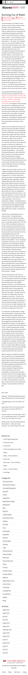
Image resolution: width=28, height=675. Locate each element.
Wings (5, 452)
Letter (4, 547)
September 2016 (7, 629)
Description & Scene (8, 518)
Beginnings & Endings (9, 501)
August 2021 (6, 613)
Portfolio (5, 567)
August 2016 (6, 633)
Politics (5, 564)
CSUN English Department (11, 439)
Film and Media (7, 541)
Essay (4, 528)
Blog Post (5, 511)
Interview (5, 544)
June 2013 (5, 653)
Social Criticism (6, 20)
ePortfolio (5, 524)
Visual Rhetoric (7, 594)
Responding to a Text (19, 18)
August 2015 (6, 636)
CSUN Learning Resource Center (12, 449)
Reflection (5, 577)
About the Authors (8, 481)
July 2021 (5, 616)
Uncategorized (7, 590)
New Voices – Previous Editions (12, 462)
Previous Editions (7, 18)
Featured (5, 537)
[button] (3, 2)
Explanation (6, 534)
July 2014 (5, 646)
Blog (4, 508)
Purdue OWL (7, 446)
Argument (5, 491)
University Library (8, 442)
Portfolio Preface (7, 571)
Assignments (6, 498)
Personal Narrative (8, 561)
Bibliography (6, 504)
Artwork (5, 495)
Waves (5, 466)
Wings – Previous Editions (11, 456)
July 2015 (5, 639)
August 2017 (6, 626)
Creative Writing (7, 514)
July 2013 (5, 649)
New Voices (20, 17)
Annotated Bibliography (9, 488)
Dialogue (5, 521)
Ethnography (6, 531)
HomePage (7, 472)
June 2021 (5, 619)
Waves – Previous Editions (11, 469)
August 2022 (6, 610)
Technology (6, 587)
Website (5, 597)
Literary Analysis (7, 554)
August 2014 (6, 643)
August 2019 (6, 623)
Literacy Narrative (7, 551)
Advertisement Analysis (9, 17)
